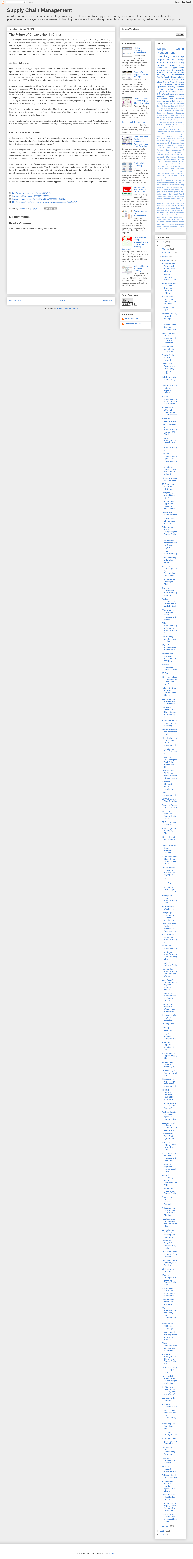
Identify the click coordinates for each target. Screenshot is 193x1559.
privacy (159, 208)
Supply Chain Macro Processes (168, 159)
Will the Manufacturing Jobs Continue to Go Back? (169, 400)
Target (168, 166)
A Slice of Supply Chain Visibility (169, 1476)
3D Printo (166, 673)
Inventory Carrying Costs (169, 1405)
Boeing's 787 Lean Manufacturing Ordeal (169, 899)
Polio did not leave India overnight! (168, 348)
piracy (174, 205)
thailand (181, 222)
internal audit (161, 196)
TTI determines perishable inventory (168, 1301)
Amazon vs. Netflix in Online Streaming (167, 1200)
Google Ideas (179, 120)
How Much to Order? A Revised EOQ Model (169, 1244)
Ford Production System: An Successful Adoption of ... (169, 927)
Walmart (165, 94)
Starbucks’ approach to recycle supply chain (169, 1167)
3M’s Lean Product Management (169, 1468)
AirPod (165, 104)
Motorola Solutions (175, 145)
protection (166, 208)
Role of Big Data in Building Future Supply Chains (169, 691)
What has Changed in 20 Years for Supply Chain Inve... (169, 1280)
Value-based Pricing (164, 171)
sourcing (164, 217)
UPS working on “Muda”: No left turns (169, 1072)
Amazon (172, 104)
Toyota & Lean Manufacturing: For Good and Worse (169, 972)
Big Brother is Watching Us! (169, 907)
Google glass (161, 122)
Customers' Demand (164, 110)
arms (172, 173)
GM (182, 117)
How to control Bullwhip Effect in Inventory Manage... (169, 1335)
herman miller (167, 194)
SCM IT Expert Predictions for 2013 (169, 839)
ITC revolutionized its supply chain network (169, 326)
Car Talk (160, 108)
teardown (168, 222)
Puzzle (175, 147)
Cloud (165, 80)
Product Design (175, 59)
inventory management (170, 75)
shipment (170, 215)
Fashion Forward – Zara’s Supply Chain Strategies (141, 100)
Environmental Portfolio (165, 117)
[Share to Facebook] (53, 208)
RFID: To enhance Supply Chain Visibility (169, 815)
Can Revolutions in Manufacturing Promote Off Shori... (169, 429)
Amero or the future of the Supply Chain (169, 1190)
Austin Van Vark (132, 319)
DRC (182, 110)
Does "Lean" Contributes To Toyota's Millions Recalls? (169, 984)
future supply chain (163, 189)
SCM (159, 62)
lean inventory (176, 198)
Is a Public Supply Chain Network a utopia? (169, 1145)
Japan (182, 134)
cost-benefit (169, 180)
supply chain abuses (176, 217)
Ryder (176, 155)
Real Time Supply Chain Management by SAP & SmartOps (169, 338)
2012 (162, 1531)
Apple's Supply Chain (166, 77)
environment (161, 187)
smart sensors (163, 101)
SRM (167, 157)
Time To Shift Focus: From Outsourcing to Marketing (169, 1379)
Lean (168, 70)
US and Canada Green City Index (170, 168)
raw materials (175, 210)
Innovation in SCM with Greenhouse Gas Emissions (169, 411)
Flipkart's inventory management (140, 50)
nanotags (170, 203)
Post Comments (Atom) (67, 308)
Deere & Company (165, 113)
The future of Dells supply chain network (169, 889)
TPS (159, 94)
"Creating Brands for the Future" (169, 479)
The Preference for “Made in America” (169, 1105)
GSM (164, 120)
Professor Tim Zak (133, 324)
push (158, 210)
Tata (172, 166)
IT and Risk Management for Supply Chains (169, 996)
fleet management (172, 187)
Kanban (181, 136)
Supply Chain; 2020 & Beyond (168, 357)
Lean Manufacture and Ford (168, 880)
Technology (178, 56)
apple (169, 72)
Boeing (173, 106)
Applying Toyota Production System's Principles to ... (169, 1115)
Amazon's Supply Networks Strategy (141, 74)
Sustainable (161, 166)
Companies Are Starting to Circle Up (168, 581)
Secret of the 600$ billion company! (168, 1326)
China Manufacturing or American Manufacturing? (169, 628)
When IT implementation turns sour (169, 647)
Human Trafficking (164, 124)
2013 (162, 245)
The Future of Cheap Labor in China (169, 520)
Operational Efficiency (166, 87)
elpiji (182, 185)
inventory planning (166, 96)
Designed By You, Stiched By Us (168, 495)
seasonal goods (170, 212)
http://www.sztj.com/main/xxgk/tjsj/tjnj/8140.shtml (32, 193)
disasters (174, 94)
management (169, 201)
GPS (182, 80)
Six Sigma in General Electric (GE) (168, 1064)
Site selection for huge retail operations (169, 1017)
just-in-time (176, 196)
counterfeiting (179, 180)
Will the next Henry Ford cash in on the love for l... (169, 300)
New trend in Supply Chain (169, 419)
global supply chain (177, 189)
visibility (173, 101)
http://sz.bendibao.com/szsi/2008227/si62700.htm (32, 196)
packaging (160, 205)
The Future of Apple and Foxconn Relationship (168, 504)
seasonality (180, 212)
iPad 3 (181, 194)
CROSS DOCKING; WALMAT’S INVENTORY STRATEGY (168, 1095)
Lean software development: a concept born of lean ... (169, 1517)
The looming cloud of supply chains (169, 638)
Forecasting (173, 80)
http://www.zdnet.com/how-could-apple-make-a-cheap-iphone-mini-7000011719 (44, 201)
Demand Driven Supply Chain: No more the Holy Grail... (169, 1506)
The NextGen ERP (168, 308)
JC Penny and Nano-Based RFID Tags (168, 486)
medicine (181, 201)
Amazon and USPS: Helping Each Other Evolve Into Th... (169, 762)
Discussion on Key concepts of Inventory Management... (169, 1082)
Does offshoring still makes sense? (169, 559)
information (179, 72)
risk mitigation (177, 99)
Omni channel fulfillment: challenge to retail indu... (168, 1233)
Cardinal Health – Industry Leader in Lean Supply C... (169, 1126)
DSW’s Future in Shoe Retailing (169, 800)
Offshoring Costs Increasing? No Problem (169, 1254)
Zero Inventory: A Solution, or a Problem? (169, 1262)
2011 (179, 101)
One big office (168, 1024)
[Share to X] (50, 208)
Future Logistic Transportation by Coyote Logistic (169, 543)
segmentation (161, 215)
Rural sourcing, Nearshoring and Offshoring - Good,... (169, 1222)
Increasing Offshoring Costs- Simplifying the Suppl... (169, 1180)
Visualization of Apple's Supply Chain (169, 1055)
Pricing (169, 147)
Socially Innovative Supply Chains (169, 666)
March (165, 256)
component (172, 178)
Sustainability (178, 70)
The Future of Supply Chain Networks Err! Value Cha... (169, 470)
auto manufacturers (169, 175)
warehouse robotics (163, 229)
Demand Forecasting (167, 65)
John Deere (164, 136)
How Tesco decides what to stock (169, 1460)
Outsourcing (161, 147)
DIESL (177, 110)
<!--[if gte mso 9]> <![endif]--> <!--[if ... (169, 751)
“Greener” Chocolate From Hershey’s (167, 785)
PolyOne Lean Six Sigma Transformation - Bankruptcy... (169, 774)
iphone (169, 196)
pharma (168, 205)
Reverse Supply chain (165, 155)
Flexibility (177, 117)
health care (163, 67)
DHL (173, 110)
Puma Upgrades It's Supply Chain (169, 830)
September (167, 253)
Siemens (173, 157)
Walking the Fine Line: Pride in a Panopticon (169, 1440)
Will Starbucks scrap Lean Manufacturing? (169, 938)
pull (183, 208)
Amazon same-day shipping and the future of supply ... (169, 657)
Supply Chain (178, 92)
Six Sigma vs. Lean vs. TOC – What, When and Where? (169, 1390)
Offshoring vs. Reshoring (168, 1270)
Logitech (160, 145)
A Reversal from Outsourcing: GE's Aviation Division (169, 1211)
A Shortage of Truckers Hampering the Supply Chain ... (169, 532)
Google (169, 120)
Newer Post (15, 300)
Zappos (181, 171)
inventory (163, 56)
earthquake (169, 182)
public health (175, 208)
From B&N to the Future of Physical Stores (169, 389)
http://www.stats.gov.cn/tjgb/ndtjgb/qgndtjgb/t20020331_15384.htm (39, 199)
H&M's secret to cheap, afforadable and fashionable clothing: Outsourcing (135, 243)
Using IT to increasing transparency (169, 1036)
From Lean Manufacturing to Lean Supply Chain (169, 955)
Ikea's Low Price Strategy (133, 122)
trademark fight (172, 224)
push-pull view (166, 210)
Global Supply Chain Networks (170, 82)
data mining (161, 182)
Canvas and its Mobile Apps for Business (168, 701)
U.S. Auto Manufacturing (169, 552)
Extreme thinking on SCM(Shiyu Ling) (169, 1369)
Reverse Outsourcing (175, 152)
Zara (158, 173)
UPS (182, 166)
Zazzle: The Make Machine (169, 513)
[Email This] (45, 208)
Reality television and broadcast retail (169, 731)
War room (174, 171)
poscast (181, 205)
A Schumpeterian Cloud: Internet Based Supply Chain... (169, 860)
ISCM (175, 124)
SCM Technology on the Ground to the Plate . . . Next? (169, 680)
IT (179, 124)
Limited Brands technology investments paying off (168, 871)
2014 (162, 241)
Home (62, 300)
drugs (181, 94)
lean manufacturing (173, 62)
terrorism (175, 222)
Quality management (173, 150)
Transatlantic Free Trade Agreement (168, 1136)
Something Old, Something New (169, 1426)
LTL (177, 141)
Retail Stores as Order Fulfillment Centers (169, 849)
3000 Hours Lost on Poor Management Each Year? (169, 1156)
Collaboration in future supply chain (169, 379)
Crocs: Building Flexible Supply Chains (169, 1497)
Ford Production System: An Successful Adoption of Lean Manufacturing (141, 141)
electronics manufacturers (171, 185)
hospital (175, 194)
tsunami (181, 224)
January (166, 1526)
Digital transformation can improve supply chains (169, 1346)
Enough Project (178, 115)
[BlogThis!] (47, 208)
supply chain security (165, 219)
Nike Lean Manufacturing (169, 946)
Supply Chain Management (39, 10)
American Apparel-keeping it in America (168, 1045)
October (166, 249)
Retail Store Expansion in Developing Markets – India (168, 368)
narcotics (180, 203)
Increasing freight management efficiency (169, 723)
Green (169, 122)
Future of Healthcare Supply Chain (169, 277)
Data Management (169, 793)
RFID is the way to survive (169, 823)
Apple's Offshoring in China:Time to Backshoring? (169, 602)
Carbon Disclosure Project (174, 108)
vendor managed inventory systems (170, 226)
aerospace (165, 173)
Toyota (177, 166)
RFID (181, 65)
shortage (176, 215)
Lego (182, 143)
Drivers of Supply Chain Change (169, 806)
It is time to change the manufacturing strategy (169, 591)
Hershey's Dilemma (167, 1028)
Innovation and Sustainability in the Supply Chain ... (169, 267)
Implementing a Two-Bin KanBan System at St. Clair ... (169, 1486)
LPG (173, 141)
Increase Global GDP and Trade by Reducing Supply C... (169, 288)
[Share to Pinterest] (55, 208)
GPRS (159, 120)
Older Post (107, 300)
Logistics (161, 59)
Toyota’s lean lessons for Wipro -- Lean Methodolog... (169, 1007)
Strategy (181, 157)
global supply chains (165, 192)
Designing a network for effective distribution (168, 916)
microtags (160, 203)
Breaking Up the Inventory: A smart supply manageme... (169, 1292)
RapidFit (159, 152)
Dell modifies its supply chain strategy (141, 268)
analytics (161, 72)
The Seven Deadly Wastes (169, 1433)
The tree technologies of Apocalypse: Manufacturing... (169, 458)
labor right (166, 198)
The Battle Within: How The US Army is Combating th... (169, 712)
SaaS (168, 92)
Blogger (111, 1553)
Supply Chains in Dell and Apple (169, 964)
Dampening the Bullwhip (168, 1399)
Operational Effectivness (173, 84)
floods (182, 187)
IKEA (159, 84)
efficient (175, 182)
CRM (182, 106)
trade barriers (161, 224)
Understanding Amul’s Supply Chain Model (140, 189)
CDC (178, 106)
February (166, 260)
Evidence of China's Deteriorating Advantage (168, 1450)
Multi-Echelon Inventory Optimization (140, 165)
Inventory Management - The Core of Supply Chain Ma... (169, 1359)
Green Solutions (178, 122)
